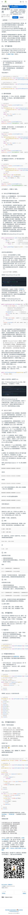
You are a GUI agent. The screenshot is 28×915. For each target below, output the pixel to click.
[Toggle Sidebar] (2, 2)
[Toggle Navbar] (26, 2)
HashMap (4, 814)
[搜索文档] (23, 2)
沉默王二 (4, 14)
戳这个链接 (11, 54)
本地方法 (22, 289)
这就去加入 (15, 17)
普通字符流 (16, 656)
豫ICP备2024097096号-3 (11, 910)
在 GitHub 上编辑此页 (7, 884)
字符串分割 (11, 814)
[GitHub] (21, 2)
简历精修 (21, 17)
